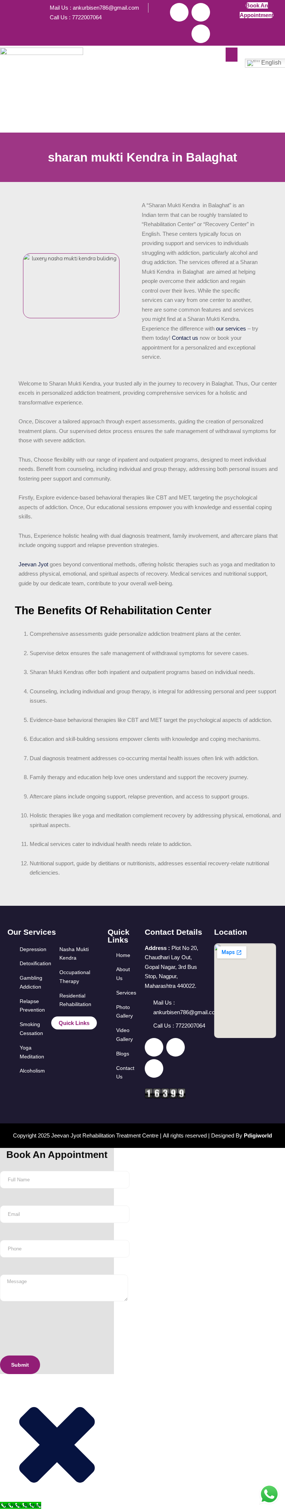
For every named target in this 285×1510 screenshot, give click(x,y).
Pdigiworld (258, 1135)
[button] (232, 55)
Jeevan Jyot (33, 564)
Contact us (184, 338)
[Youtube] (200, 34)
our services (231, 328)
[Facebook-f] (179, 12)
